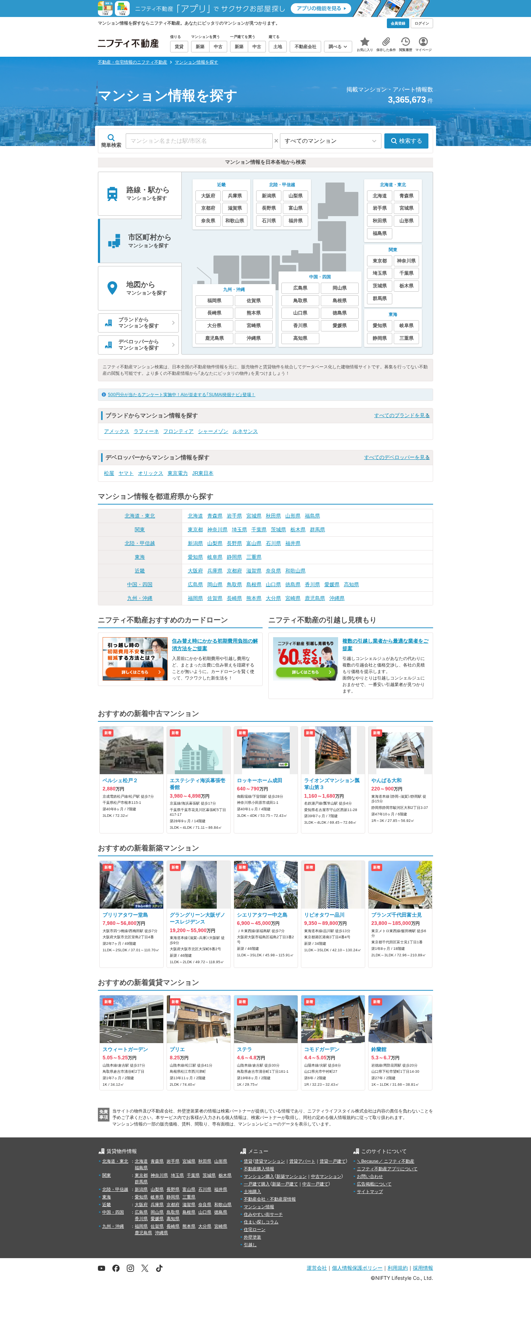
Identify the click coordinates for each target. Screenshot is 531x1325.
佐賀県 (215, 598)
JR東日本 (202, 473)
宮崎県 (293, 598)
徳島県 (293, 584)
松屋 (109, 473)
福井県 (293, 543)
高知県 (351, 584)
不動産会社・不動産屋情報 (270, 1199)
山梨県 (215, 543)
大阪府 (195, 571)
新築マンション (291, 1176)
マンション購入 (259, 1176)
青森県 (215, 516)
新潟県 (195, 543)
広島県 (195, 584)
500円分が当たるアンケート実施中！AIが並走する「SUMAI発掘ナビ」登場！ (181, 394)
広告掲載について (374, 1184)
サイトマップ (370, 1191)
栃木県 (298, 529)
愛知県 (195, 557)
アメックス (116, 431)
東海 (140, 557)
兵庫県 (215, 571)
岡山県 (215, 584)
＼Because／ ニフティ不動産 (385, 1161)
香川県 (312, 584)
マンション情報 (259, 1206)
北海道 (195, 516)
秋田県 (273, 516)
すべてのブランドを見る (402, 415)
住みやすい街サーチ (263, 1214)
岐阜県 (215, 557)
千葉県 (259, 529)
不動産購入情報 (259, 1168)
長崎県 (234, 598)
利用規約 (398, 1268)
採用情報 (423, 1268)
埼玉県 (239, 529)
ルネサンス (245, 431)
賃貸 (248, 1161)
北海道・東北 (140, 516)
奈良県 (273, 571)
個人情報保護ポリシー (357, 1268)
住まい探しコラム (261, 1222)
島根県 (254, 584)
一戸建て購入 (257, 1184)
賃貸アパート (302, 1161)
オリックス (150, 473)
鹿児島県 (315, 598)
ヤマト (126, 473)
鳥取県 (234, 584)
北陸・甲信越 (140, 543)
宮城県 (254, 516)
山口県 (273, 584)
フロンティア (178, 431)
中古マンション (326, 1176)
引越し (250, 1244)
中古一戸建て (315, 1184)
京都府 (234, 571)
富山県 (254, 543)
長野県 (234, 543)
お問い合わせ (370, 1176)
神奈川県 (217, 529)
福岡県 (195, 598)
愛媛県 (332, 584)
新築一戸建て (285, 1184)
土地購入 (252, 1191)
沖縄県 (337, 598)
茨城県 (278, 529)
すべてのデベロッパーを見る (397, 457)
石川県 (273, 543)
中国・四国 (139, 584)
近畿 (140, 571)
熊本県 (254, 598)
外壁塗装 (252, 1237)
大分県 (273, 598)
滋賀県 (254, 571)
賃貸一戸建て (333, 1161)
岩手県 (234, 516)
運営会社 (317, 1268)
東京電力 (178, 473)
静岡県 (234, 557)
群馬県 (317, 529)
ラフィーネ (146, 431)
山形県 (293, 516)
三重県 (254, 557)
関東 (140, 529)
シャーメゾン (213, 431)
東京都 (195, 529)
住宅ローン (255, 1229)
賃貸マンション (270, 1161)
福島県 (312, 516)
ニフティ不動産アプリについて (387, 1168)
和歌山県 (295, 571)
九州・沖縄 (139, 598)
